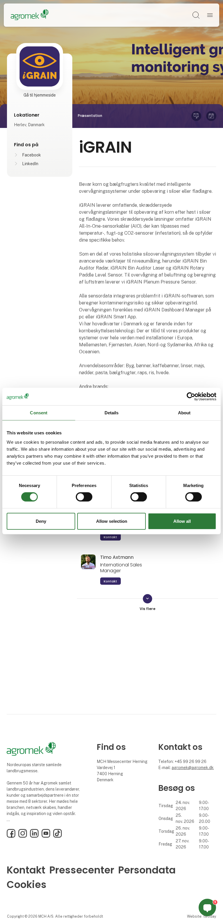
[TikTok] (57, 836)
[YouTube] (46, 836)
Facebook (31, 155)
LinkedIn (30, 163)
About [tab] (184, 412)
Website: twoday (201, 916)
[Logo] (30, 15)
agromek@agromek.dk (193, 767)
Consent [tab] (38, 412)
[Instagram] (22, 836)
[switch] (84, 497)
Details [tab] (112, 412)
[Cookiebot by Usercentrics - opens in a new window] (191, 396)
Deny (41, 521)
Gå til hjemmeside (40, 95)
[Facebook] (11, 836)
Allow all (182, 521)
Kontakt (110, 537)
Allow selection (111, 521)
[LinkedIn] (34, 836)
